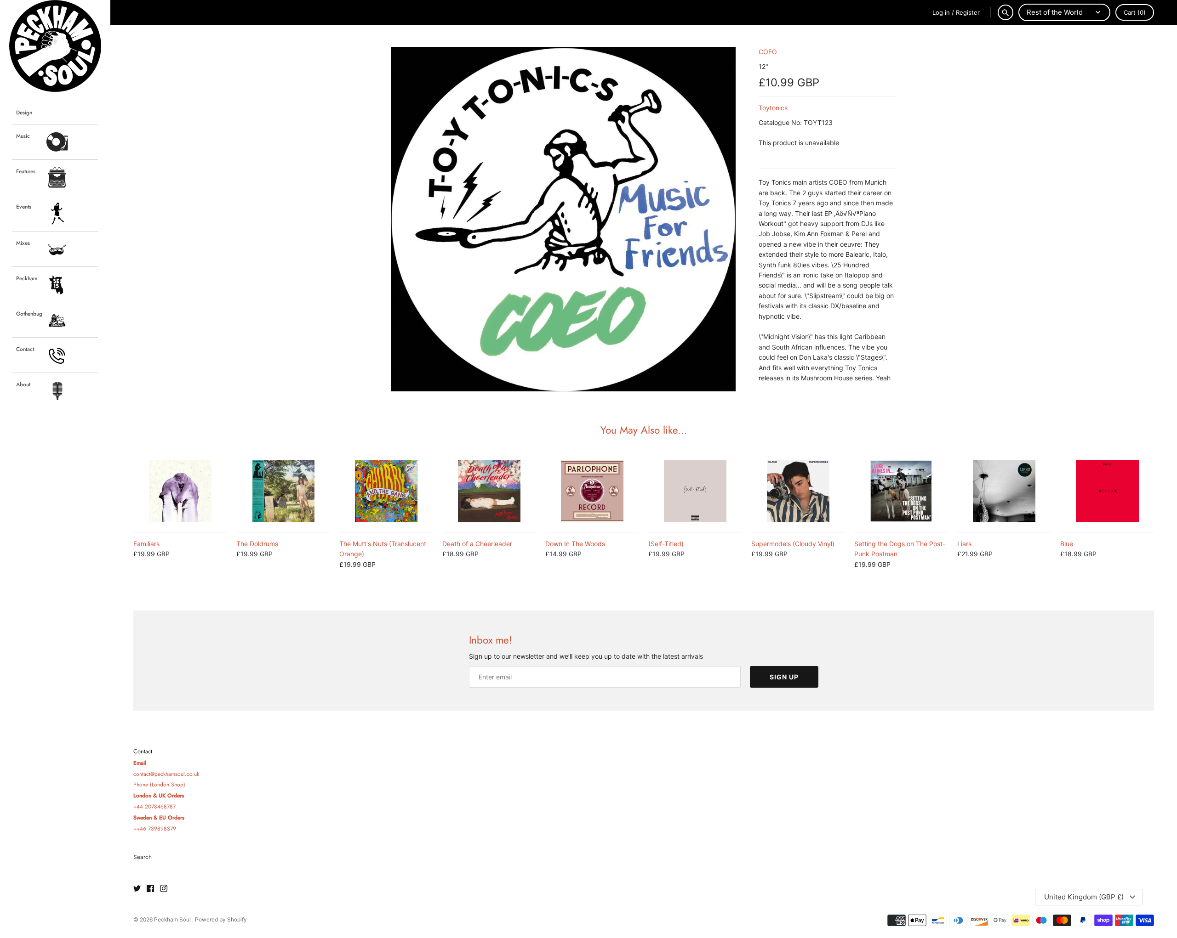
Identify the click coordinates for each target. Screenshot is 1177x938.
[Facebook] (150, 888)
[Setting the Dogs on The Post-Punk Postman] (901, 491)
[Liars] (1004, 491)
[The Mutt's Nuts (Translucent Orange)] (386, 491)
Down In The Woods (575, 544)
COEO (768, 52)
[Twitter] (137, 888)
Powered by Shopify (221, 919)
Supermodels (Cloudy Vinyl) (792, 544)
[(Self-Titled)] (695, 491)
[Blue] (1107, 491)
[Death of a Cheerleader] (489, 491)
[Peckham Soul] (55, 46)
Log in (941, 12)
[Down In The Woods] (592, 491)
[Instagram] (163, 888)
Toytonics (773, 108)
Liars (964, 544)
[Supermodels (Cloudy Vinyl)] (798, 491)
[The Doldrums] (283, 491)
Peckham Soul (173, 919)
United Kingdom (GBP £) (1084, 897)
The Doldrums (257, 544)
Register (968, 12)
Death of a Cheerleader (477, 544)
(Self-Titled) (666, 544)
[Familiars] (180, 491)
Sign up (784, 677)
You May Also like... (643, 430)
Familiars (146, 544)
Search (142, 856)
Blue (1066, 544)
